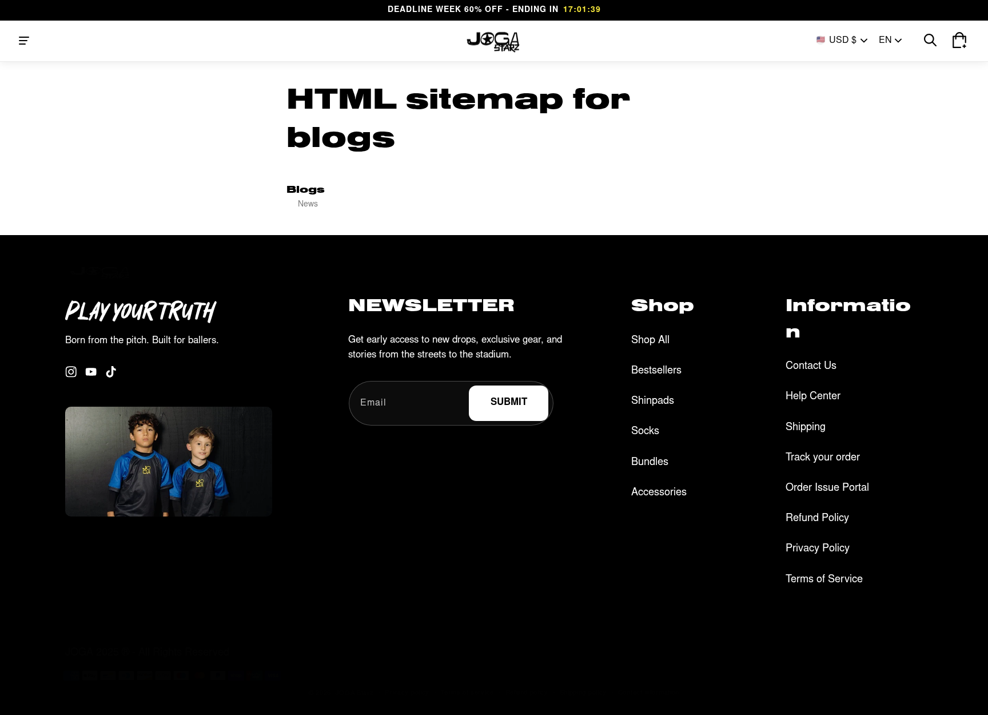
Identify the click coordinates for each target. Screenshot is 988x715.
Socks (645, 432)
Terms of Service (824, 580)
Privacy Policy (818, 549)
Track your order (823, 458)
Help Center (813, 397)
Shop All (650, 341)
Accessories (659, 493)
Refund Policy (817, 519)
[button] (24, 40)
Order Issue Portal (827, 488)
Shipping (806, 428)
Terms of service (467, 693)
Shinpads (652, 401)
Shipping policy (583, 693)
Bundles (649, 463)
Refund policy (526, 693)
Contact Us (811, 367)
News (308, 205)
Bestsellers (656, 371)
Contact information (648, 693)
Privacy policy (407, 693)
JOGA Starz (355, 693)
